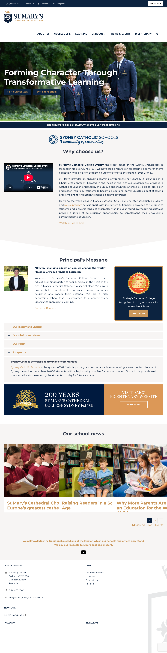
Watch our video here (71, 223)
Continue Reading (45, 308)
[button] (157, 34)
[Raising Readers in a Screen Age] (97, 470)
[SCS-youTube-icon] (83, 549)
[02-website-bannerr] (83, 385)
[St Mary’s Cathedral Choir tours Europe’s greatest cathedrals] (42, 470)
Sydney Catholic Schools (25, 367)
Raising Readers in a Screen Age (92, 505)
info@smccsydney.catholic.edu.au (26, 597)
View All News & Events (149, 525)
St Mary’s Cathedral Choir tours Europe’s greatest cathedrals (41, 505)
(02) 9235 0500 (16, 590)
